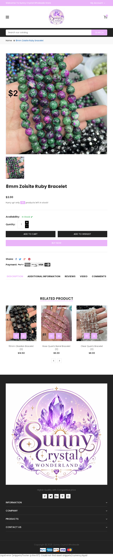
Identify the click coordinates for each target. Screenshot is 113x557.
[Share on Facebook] (16, 259)
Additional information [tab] (44, 276)
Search (99, 32)
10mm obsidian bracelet (21, 346)
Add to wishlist (82, 234)
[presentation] (53, 361)
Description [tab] (15, 276)
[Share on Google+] (25, 259)
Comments (99, 276)
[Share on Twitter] (20, 259)
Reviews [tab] (70, 276)
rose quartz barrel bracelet (56, 346)
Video (83, 276)
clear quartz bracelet (92, 346)
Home (9, 40)
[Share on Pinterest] (29, 259)
